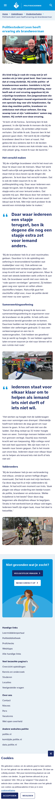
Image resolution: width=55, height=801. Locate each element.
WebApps (7, 648)
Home (5, 14)
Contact (6, 700)
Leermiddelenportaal (13, 632)
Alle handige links (11, 653)
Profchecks (8, 643)
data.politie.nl (9, 744)
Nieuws (6, 705)
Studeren (7, 677)
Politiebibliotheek (11, 638)
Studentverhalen (34, 14)
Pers (4, 710)
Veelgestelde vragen (26, 573)
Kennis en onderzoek (13, 671)
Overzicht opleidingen (14, 666)
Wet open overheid (12, 721)
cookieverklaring (8, 790)
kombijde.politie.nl (12, 739)
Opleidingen (17, 14)
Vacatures (7, 716)
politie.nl (6, 734)
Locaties (6, 682)
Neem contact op (25, 583)
